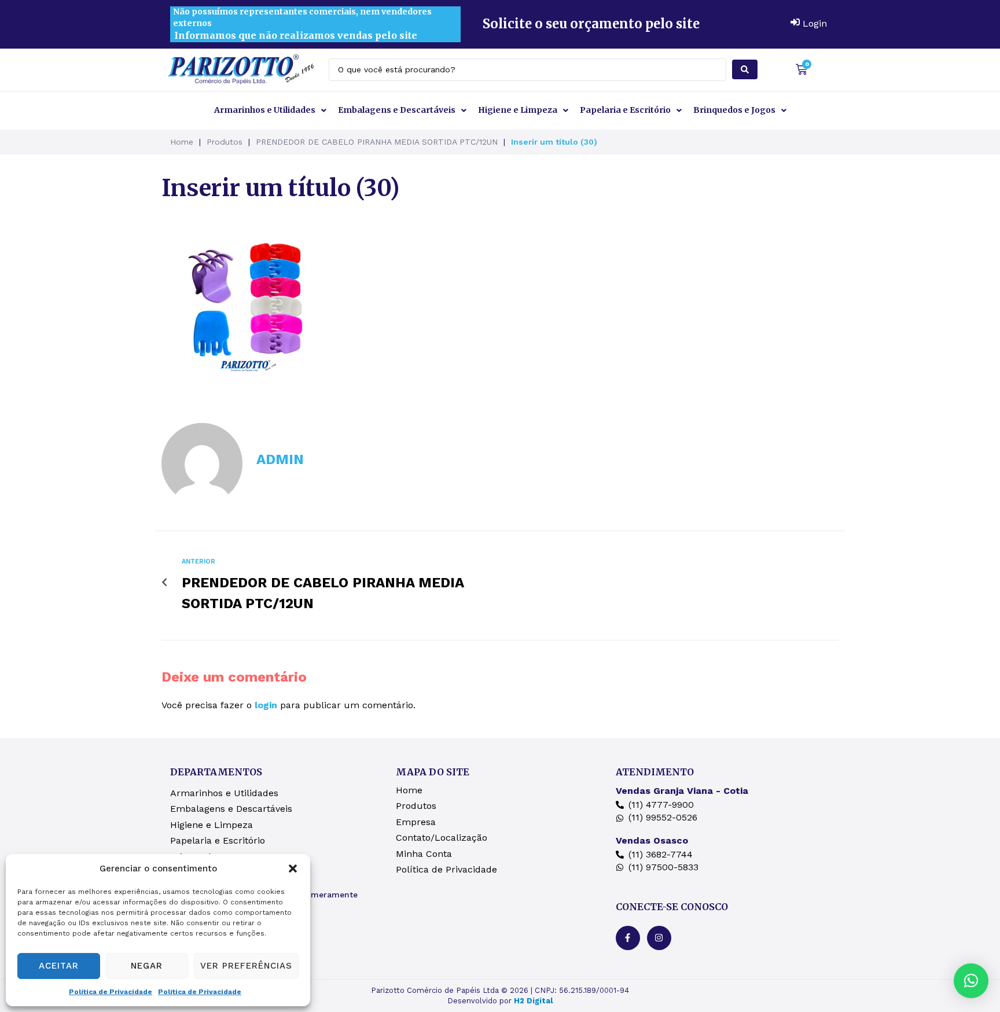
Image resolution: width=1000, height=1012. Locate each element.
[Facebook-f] (628, 938)
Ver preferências (246, 966)
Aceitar (59, 966)
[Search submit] (745, 69)
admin (280, 459)
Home (181, 141)
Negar (147, 966)
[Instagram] (659, 938)
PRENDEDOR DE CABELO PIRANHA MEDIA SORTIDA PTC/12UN (377, 141)
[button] (293, 868)
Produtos (224, 141)
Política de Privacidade (110, 992)
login (266, 705)
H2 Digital (533, 1000)
